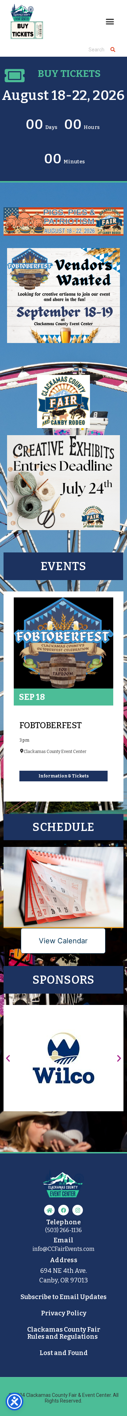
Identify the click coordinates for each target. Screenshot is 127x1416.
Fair (27, 266)
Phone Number (33, 90)
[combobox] (21, 100)
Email (46, 60)
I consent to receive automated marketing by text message (64, 113)
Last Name (39, 158)
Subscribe (63, 298)
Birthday (42, 187)
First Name (38, 128)
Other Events (39, 279)
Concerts (34, 252)
